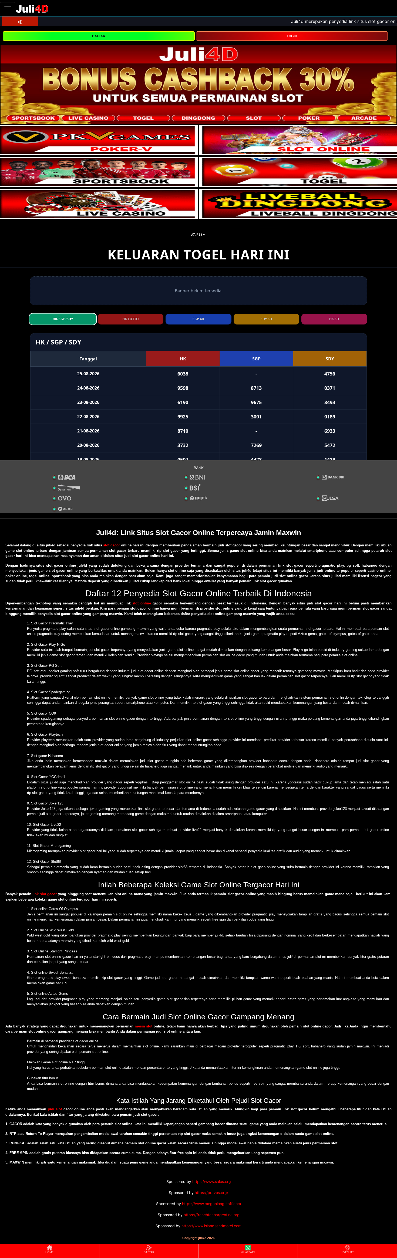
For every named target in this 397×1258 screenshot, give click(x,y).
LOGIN (292, 36)
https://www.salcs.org (211, 1181)
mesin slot (144, 1026)
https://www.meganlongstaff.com (211, 1203)
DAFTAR (98, 36)
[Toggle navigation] (7, 8)
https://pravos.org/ (211, 1192)
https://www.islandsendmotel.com (211, 1225)
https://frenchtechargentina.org (212, 1214)
